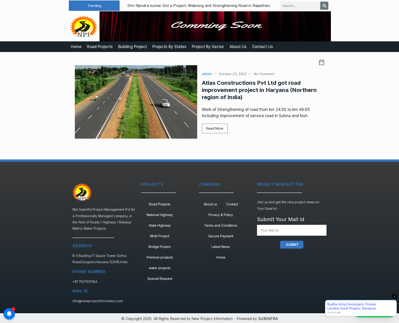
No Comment (264, 74)
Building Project (132, 46)
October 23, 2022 (233, 74)
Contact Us (262, 46)
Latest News (221, 247)
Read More (214, 128)
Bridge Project (160, 247)
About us (210, 204)
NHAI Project (159, 236)
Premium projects (160, 257)
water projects (160, 268)
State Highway (160, 225)
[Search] (324, 6)
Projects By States (169, 46)
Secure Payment (220, 236)
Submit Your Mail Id (280, 219)
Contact (232, 204)
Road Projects (100, 46)
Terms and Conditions (220, 225)
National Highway (160, 215)
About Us (238, 46)
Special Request (159, 278)
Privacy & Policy (221, 215)
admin (207, 74)
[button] (94, 5)
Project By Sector (208, 46)
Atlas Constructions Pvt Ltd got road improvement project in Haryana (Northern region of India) (259, 90)
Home (76, 46)
